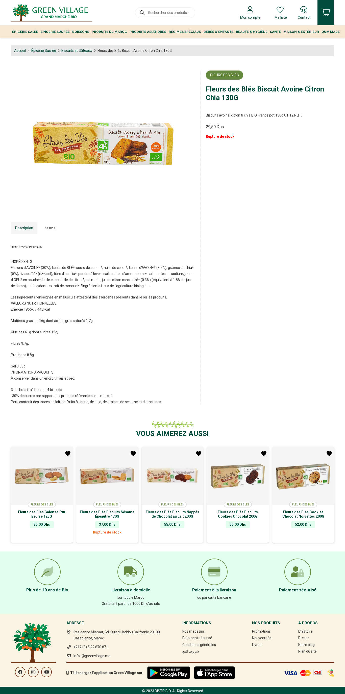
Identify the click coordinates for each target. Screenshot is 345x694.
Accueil (20, 51)
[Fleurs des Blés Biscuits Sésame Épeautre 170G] (107, 476)
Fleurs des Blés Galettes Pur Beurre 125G (41, 514)
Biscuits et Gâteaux (76, 51)
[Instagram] (33, 672)
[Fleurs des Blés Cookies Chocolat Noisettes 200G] (303, 476)
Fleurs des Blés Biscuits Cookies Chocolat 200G (238, 514)
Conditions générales (199, 645)
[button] (188, 78)
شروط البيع (190, 651)
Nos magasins (193, 631)
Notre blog (306, 645)
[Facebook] (20, 672)
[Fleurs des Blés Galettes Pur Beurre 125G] (42, 476)
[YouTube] (46, 672)
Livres (256, 645)
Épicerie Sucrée (43, 51)
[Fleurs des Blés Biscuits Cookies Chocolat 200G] (238, 476)
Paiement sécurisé (197, 638)
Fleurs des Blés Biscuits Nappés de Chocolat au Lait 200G (172, 514)
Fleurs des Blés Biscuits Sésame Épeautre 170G (107, 514)
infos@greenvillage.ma (91, 656)
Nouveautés (261, 638)
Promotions (261, 631)
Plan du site (307, 651)
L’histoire (305, 631)
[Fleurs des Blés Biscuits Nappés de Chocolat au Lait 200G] (173, 476)
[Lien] (51, 12)
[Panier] (325, 12)
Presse (303, 638)
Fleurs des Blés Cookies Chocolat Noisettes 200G (303, 514)
